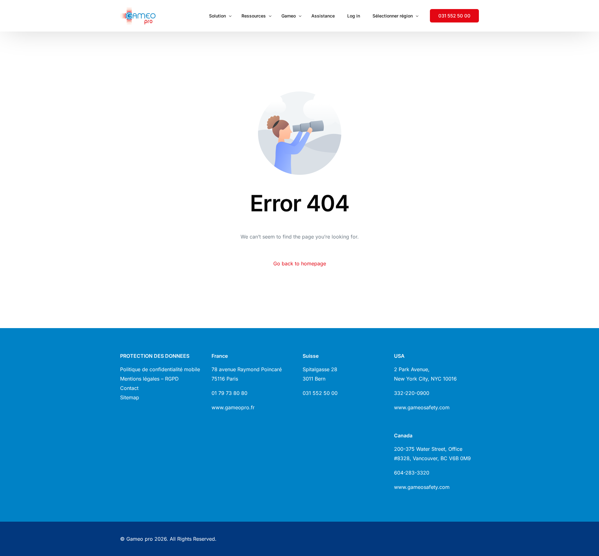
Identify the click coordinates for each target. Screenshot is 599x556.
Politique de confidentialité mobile (160, 369)
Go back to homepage (299, 263)
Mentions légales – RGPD (149, 379)
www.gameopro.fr (233, 407)
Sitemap (129, 397)
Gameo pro (139, 539)
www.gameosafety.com (422, 407)
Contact (129, 388)
